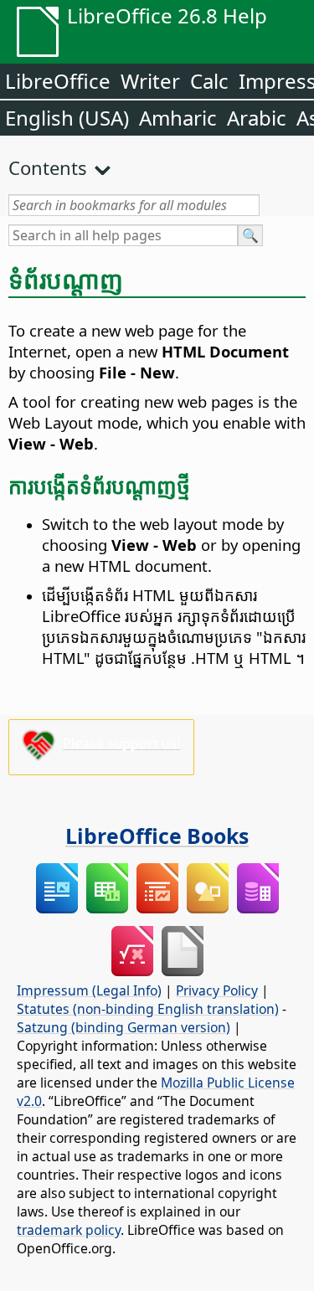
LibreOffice (58, 81)
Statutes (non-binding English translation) (148, 1009)
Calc (209, 81)
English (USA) (67, 117)
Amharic (178, 117)
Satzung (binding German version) (123, 1027)
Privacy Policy (217, 990)
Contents (47, 167)
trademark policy (69, 1230)
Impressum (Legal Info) (89, 990)
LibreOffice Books (157, 835)
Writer (150, 81)
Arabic (256, 117)
